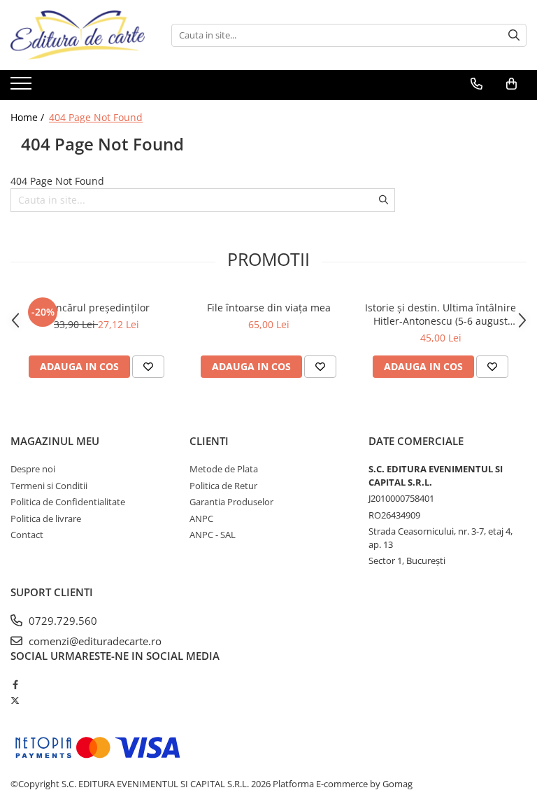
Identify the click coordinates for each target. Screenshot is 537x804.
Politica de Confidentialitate (67, 501)
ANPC (201, 518)
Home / (28, 117)
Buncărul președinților (96, 307)
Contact (26, 534)
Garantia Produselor (231, 501)
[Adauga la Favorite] (148, 366)
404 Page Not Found (96, 117)
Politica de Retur (223, 485)
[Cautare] (514, 35)
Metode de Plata (223, 469)
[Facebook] (15, 684)
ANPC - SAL (212, 534)
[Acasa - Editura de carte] (80, 34)
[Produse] (22, 87)
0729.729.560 (61, 621)
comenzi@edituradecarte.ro (94, 641)
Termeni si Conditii (48, 485)
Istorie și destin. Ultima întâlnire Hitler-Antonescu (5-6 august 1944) (440, 314)
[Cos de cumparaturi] (511, 84)
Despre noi (32, 469)
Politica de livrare (45, 518)
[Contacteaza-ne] (476, 84)
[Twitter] (15, 700)
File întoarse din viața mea (269, 307)
